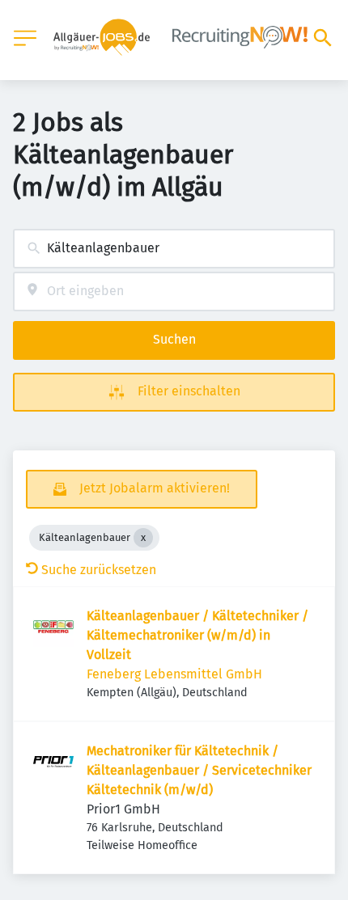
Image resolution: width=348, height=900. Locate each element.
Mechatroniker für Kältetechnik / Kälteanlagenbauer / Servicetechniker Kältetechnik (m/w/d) (199, 770)
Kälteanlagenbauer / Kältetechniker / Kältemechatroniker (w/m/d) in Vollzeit (197, 635)
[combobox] (174, 248)
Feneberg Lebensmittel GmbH (174, 674)
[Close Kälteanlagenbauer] (143, 537)
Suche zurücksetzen (98, 569)
